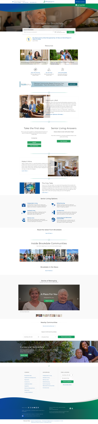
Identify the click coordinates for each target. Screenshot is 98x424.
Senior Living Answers (36, 420)
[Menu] (13, 1)
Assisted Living (46, 377)
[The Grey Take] (30, 188)
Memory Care (46, 379)
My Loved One (34, 145)
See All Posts (49, 233)
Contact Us (26, 381)
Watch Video (49, 300)
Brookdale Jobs (27, 375)
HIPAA (23, 410)
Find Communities (66, 336)
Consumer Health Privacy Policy (38, 410)
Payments (26, 379)
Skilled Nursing (46, 381)
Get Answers (63, 141)
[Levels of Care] (49, 337)
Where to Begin (17, 2)
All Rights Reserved (39, 414)
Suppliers (26, 386)
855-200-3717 (81, 5)
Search (70, 32)
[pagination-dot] (46, 262)
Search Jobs (24, 355)
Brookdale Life (33, 2)
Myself (34, 142)
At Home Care (46, 387)
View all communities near (48, 326)
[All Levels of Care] (67, 378)
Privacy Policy (27, 410)
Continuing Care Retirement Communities (48, 384)
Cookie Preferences (36, 415)
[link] (25, 255)
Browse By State (67, 384)
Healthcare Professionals (30, 377)
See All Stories (48, 270)
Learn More (24, 170)
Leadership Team (28, 383)
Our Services (25, 2)
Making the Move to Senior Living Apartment (41, 422)
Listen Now (44, 192)
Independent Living (47, 375)
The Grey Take (47, 183)
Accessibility (24, 411)
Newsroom (26, 390)
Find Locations (67, 381)
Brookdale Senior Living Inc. (30, 414)
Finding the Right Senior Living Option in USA (52, 420)
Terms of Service (59, 412)
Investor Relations (28, 392)
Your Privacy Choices (28, 415)
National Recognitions (29, 388)
